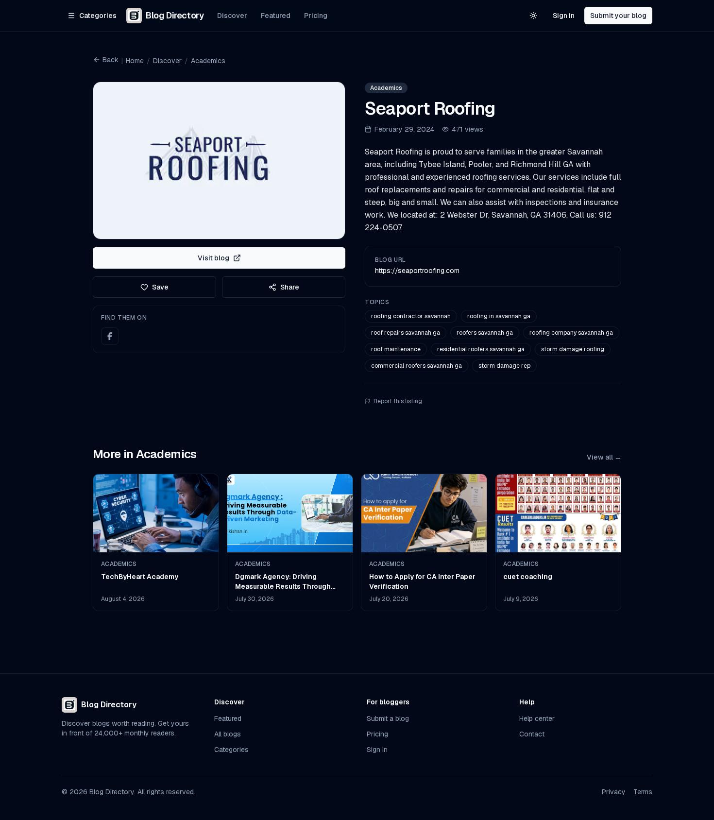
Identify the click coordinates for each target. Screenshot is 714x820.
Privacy (614, 791)
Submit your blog (618, 15)
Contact (531, 734)
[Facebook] (110, 336)
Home (135, 60)
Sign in (564, 15)
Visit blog (213, 258)
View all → (604, 457)
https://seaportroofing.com (417, 270)
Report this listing (398, 401)
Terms (642, 791)
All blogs (227, 734)
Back (110, 59)
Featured (275, 15)
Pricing (315, 15)
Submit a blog (388, 718)
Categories (231, 749)
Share (289, 287)
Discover (232, 15)
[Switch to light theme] (533, 15)
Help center (537, 718)
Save (160, 287)
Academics (208, 60)
